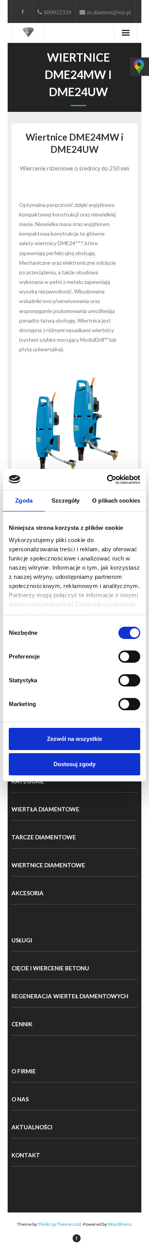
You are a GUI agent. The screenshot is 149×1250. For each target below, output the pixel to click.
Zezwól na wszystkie (74, 739)
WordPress (119, 1224)
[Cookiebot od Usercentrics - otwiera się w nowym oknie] (107, 480)
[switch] (129, 656)
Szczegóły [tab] (65, 500)
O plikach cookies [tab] (116, 500)
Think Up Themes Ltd (59, 1224)
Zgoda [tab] (23, 500)
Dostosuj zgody (74, 764)
